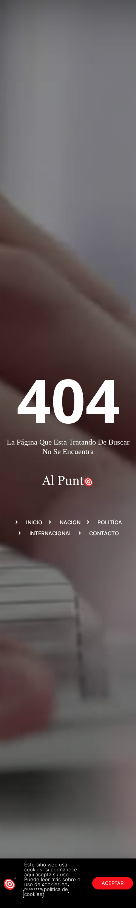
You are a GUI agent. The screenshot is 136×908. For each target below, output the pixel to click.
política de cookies (46, 891)
